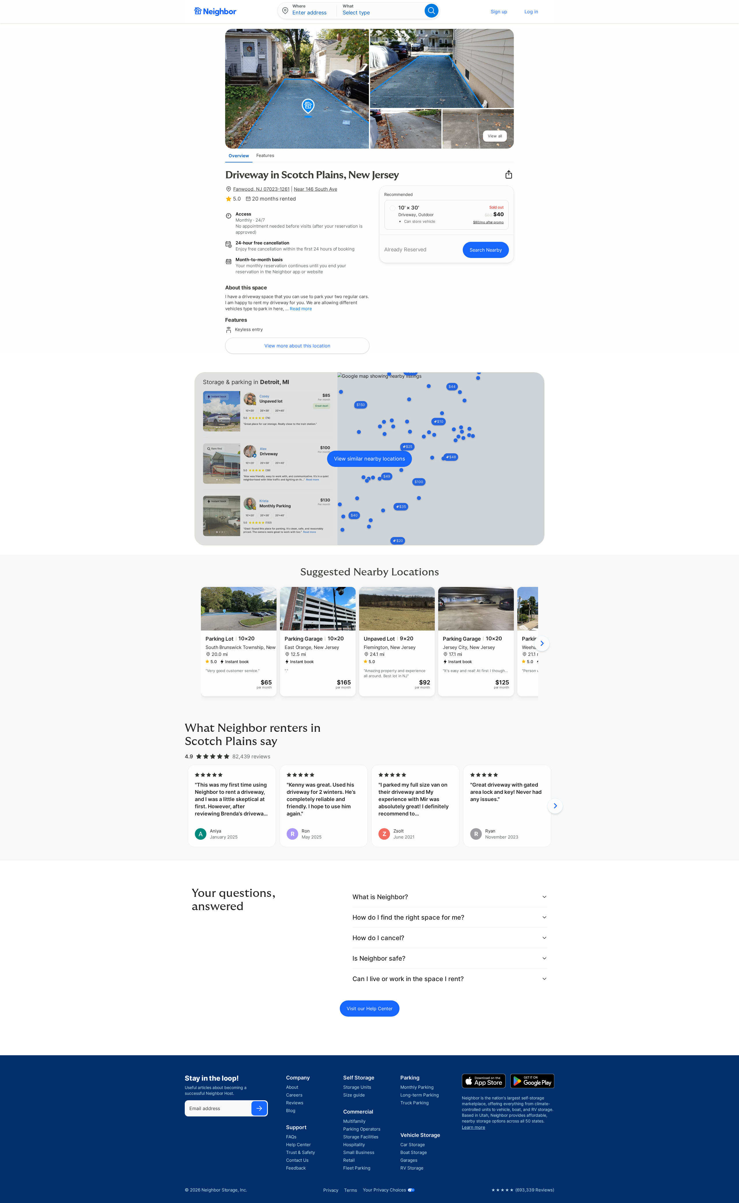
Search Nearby (486, 250)
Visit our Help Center (370, 1008)
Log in (531, 11)
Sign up (499, 11)
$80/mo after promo (488, 222)
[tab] (239, 155)
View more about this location (297, 346)
